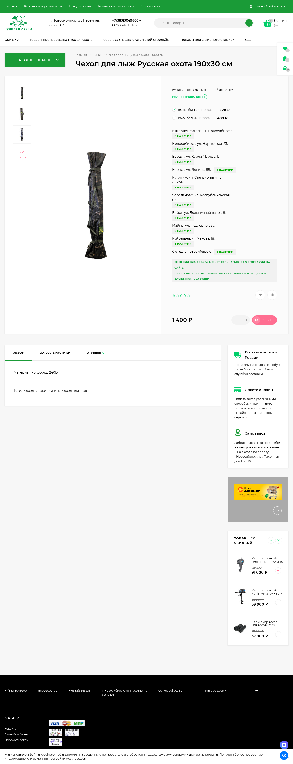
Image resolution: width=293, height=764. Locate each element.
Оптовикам (150, 6)
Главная (10, 6)
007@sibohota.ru (125, 25)
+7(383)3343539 (79, 690)
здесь (81, 758)
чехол (29, 391)
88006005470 (47, 690)
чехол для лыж (74, 391)
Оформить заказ (16, 740)
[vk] (256, 690)
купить (54, 391)
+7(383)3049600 (125, 20)
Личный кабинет (16, 734)
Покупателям (80, 6)
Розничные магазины (116, 6)
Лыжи (96, 55)
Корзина (11, 728)
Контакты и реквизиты (43, 6)
